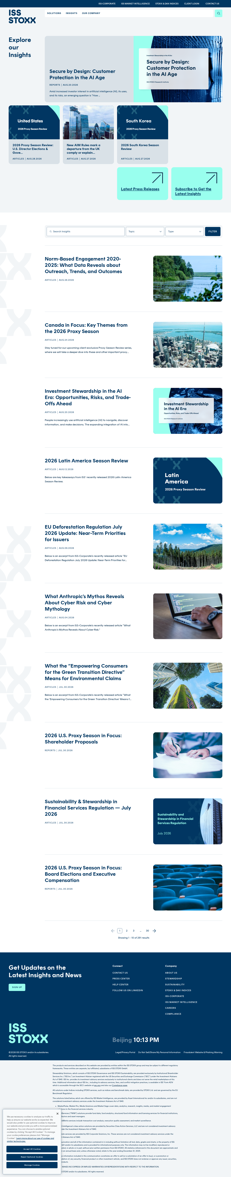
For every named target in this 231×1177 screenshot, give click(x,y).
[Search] (218, 13)
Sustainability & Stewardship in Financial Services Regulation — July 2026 (88, 808)
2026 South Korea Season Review (140, 147)
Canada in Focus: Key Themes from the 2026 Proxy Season (86, 328)
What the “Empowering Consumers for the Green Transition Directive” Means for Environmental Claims (86, 672)
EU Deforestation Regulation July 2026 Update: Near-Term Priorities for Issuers (85, 533)
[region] (32, 1141)
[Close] (57, 1113)
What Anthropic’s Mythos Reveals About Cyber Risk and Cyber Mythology (84, 602)
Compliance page (119, 1085)
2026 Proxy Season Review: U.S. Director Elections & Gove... (33, 148)
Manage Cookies (32, 1165)
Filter (213, 231)
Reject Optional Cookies (32, 1157)
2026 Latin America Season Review (86, 461)
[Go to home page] (22, 16)
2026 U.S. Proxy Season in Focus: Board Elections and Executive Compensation (83, 874)
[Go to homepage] (28, 1033)
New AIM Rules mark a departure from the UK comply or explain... (83, 148)
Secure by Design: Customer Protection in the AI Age (82, 74)
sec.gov (97, 1085)
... (140, 930)
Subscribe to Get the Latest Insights (193, 191)
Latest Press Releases (140, 189)
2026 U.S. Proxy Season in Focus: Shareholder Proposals (83, 738)
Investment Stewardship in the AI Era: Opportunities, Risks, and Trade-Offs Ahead (88, 397)
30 (147, 930)
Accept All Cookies (32, 1149)
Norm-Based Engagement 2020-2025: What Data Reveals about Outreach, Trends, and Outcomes (83, 265)
